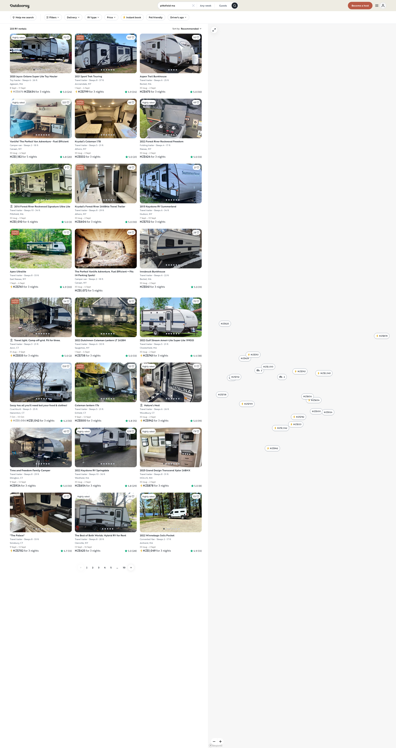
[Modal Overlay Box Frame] (198, 374)
